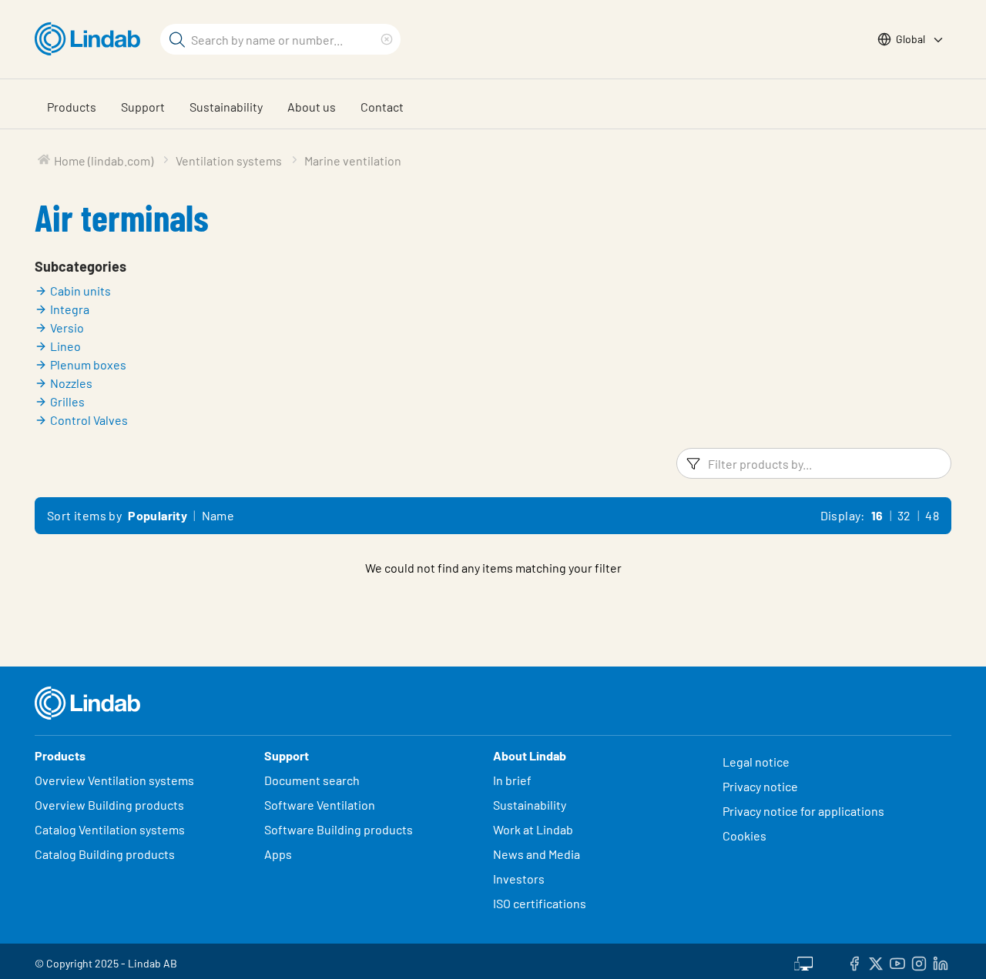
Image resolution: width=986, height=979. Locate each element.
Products (71, 106)
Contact (382, 106)
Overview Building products (109, 804)
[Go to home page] (91, 39)
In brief (513, 780)
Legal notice (756, 761)
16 (877, 515)
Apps (278, 854)
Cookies (744, 835)
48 (932, 515)
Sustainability (226, 106)
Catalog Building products (105, 854)
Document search (312, 780)
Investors (519, 878)
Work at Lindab (533, 829)
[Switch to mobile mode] (803, 961)
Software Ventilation (319, 804)
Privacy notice (760, 786)
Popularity (157, 515)
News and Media (536, 854)
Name (218, 515)
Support (143, 106)
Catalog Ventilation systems (110, 829)
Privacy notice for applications (803, 811)
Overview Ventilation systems (114, 780)
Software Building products (338, 829)
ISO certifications (539, 903)
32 (904, 515)
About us (311, 106)
